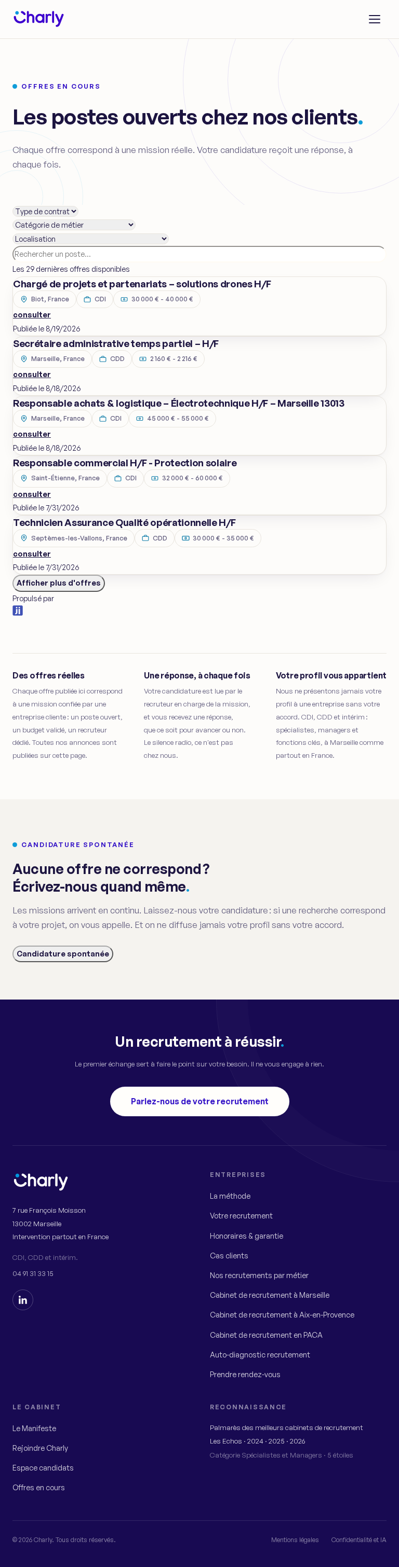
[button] (199, 306)
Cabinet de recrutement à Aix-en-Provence (282, 1314)
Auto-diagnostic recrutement (260, 1354)
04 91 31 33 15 (33, 1273)
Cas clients (229, 1255)
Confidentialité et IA (359, 1539)
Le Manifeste (34, 1428)
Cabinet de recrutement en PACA (266, 1334)
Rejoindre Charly (40, 1448)
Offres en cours (38, 1487)
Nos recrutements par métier (259, 1275)
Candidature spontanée (63, 953)
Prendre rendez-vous (245, 1374)
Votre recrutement (241, 1215)
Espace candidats (43, 1467)
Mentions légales (295, 1539)
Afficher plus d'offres (59, 582)
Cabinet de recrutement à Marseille (269, 1295)
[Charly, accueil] (38, 19)
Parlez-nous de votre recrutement (200, 1101)
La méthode (230, 1195)
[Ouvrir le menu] (375, 19)
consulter (32, 314)
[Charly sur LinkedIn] (22, 1299)
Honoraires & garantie (246, 1235)
